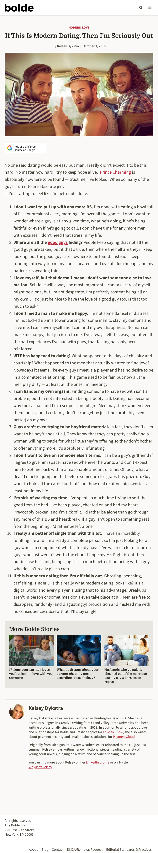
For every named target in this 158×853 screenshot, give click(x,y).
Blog (44, 849)
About (33, 849)
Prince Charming (115, 172)
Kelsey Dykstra (68, 46)
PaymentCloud (124, 736)
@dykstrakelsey (40, 766)
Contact (57, 849)
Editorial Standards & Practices (129, 849)
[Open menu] (149, 8)
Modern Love (79, 27)
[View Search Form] (140, 7)
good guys (58, 242)
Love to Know (113, 732)
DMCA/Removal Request (85, 849)
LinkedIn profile (97, 762)
